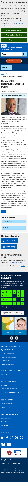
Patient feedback (5, 378)
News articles (14, 74)
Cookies (3, 463)
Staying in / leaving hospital (8, 381)
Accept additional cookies (14, 30)
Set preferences (14, 40)
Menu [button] (5, 67)
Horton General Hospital (7, 364)
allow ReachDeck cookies (15, 262)
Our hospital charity (6, 418)
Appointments (5, 374)
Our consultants (5, 407)
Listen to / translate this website (9, 388)
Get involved (4, 425)
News (7, 74)
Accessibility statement (16, 460)
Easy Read (4, 385)
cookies (23, 266)
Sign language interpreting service (10, 392)
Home (2, 74)
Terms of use (16, 463)
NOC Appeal (4, 421)
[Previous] (11, 338)
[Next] (16, 338)
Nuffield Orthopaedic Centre (8, 357)
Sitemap (9, 463)
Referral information (6, 403)
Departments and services (11, 313)
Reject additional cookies (14, 35)
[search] (24, 54)
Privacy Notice (5, 460)
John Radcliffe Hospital (7, 353)
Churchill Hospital (5, 360)
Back (3, 211)
